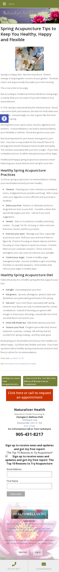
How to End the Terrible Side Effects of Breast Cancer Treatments (40, 381)
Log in (37, 552)
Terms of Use (34, 543)
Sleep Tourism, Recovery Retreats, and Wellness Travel (29, 528)
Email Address (14, 469)
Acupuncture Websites (13, 540)
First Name (12, 481)
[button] (4, 118)
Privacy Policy (47, 543)
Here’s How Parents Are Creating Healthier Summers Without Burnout (30, 525)
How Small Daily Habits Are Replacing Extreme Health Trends (30, 531)
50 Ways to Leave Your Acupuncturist (11, 381)
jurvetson (14, 358)
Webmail (23, 552)
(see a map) (29, 425)
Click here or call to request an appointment (29, 395)
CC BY (21, 358)
